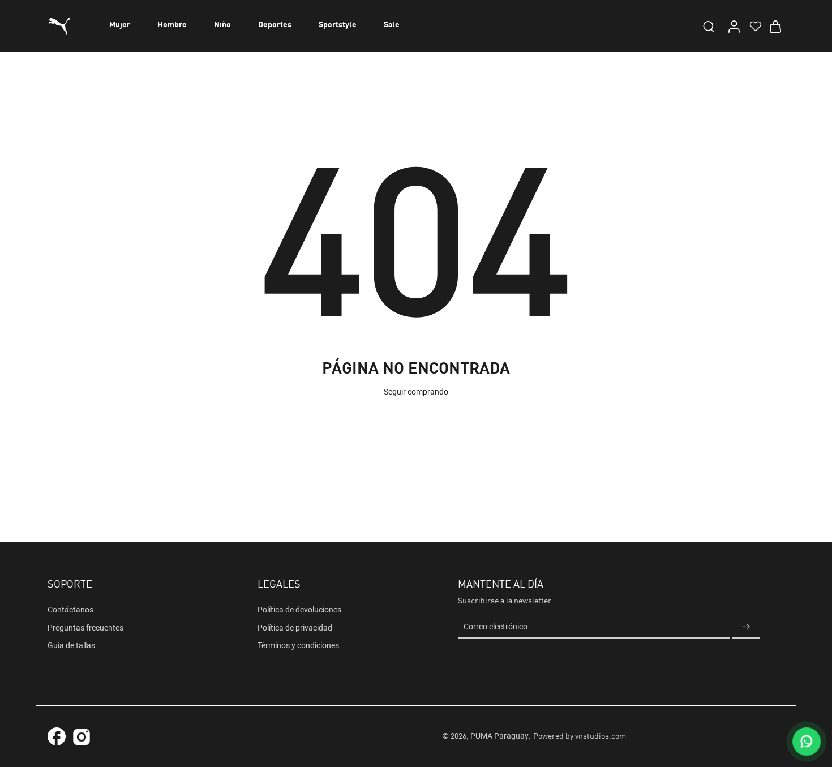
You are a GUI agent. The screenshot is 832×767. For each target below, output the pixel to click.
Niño (222, 25)
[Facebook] (57, 736)
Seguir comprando (416, 391)
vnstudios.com (600, 736)
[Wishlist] (754, 26)
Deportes (274, 25)
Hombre (172, 25)
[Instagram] (81, 738)
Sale (392, 25)
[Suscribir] (746, 627)
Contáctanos (70, 609)
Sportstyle (338, 25)
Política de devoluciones (299, 609)
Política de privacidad (295, 627)
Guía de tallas (71, 645)
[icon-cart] (774, 26)
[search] (708, 26)
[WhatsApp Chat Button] (806, 741)
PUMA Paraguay (499, 735)
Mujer (119, 25)
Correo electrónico (495, 627)
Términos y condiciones (298, 645)
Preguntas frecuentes (85, 627)
